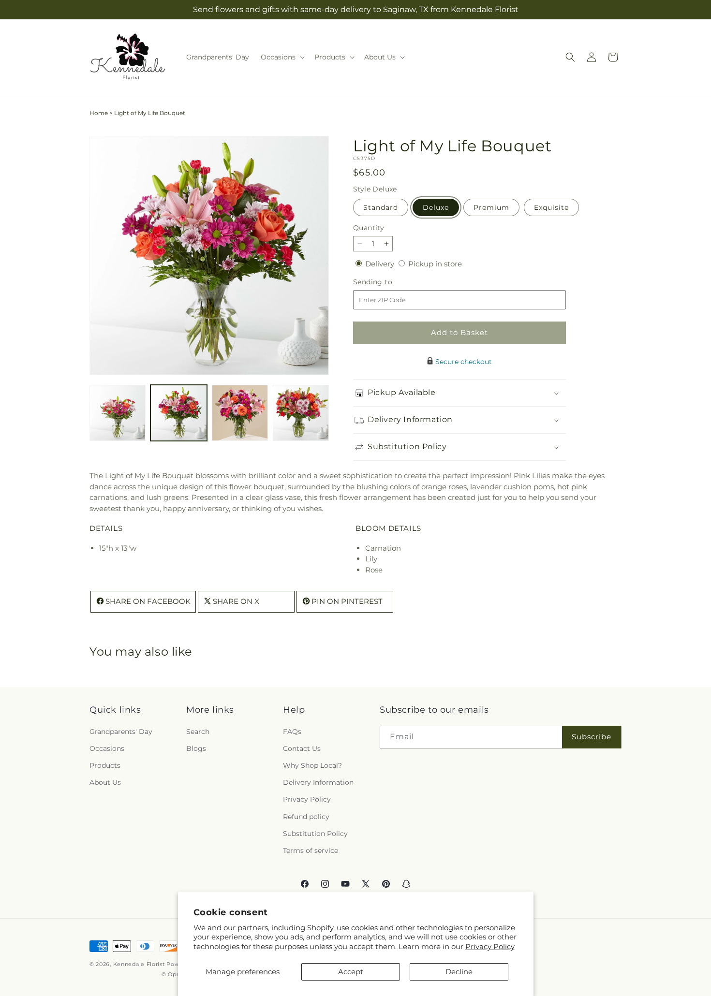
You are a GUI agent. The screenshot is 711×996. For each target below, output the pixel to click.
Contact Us (302, 748)
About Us (105, 782)
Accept (350, 971)
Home (98, 113)
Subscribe (591, 736)
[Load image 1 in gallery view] (117, 413)
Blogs (196, 748)
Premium (491, 207)
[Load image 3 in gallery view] (240, 413)
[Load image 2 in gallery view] (178, 413)
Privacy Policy (490, 946)
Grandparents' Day (120, 731)
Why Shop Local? (312, 765)
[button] (282, 57)
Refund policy (306, 816)
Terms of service (310, 850)
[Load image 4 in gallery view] (301, 413)
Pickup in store (435, 263)
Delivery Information (318, 782)
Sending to (387, 282)
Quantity (368, 227)
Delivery (380, 263)
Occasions (106, 748)
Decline (459, 971)
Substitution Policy (315, 833)
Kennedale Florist (139, 964)
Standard (380, 207)
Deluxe (436, 207)
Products (104, 765)
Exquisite (551, 207)
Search (197, 731)
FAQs (292, 731)
